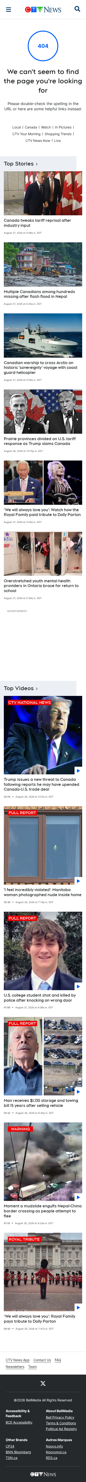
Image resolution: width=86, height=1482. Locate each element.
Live (57, 141)
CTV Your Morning (26, 134)
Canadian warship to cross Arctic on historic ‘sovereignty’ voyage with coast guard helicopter (40, 368)
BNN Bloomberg (18, 1452)
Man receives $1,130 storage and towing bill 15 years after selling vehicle (41, 1103)
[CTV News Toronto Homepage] (43, 9)
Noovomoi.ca (56, 1452)
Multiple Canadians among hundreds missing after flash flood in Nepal (39, 294)
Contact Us (42, 1360)
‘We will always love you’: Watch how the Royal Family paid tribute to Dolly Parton (42, 512)
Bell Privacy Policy (60, 1417)
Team (32, 1367)
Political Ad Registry (61, 1429)
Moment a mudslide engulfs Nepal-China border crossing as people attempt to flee (43, 1211)
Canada (31, 127)
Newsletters (15, 1367)
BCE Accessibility (19, 1422)
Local (16, 127)
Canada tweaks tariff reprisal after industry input (37, 223)
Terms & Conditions (61, 1423)
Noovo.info (54, 1446)
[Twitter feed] (43, 1383)
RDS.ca (51, 1458)
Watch (46, 127)
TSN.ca (11, 1458)
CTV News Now (38, 141)
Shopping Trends (58, 134)
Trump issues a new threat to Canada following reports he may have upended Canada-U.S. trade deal (41, 784)
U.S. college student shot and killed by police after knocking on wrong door (40, 998)
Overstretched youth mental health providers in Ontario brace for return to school (41, 586)
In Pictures (63, 127)
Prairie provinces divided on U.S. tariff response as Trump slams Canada (40, 441)
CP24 (10, 1446)
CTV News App (18, 1360)
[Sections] (8, 9)
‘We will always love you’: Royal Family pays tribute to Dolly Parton (39, 1319)
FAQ (58, 1360)
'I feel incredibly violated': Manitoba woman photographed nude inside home (42, 892)
